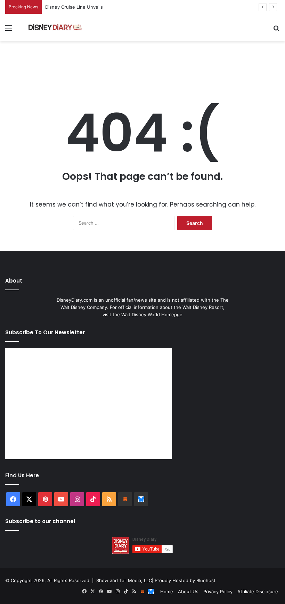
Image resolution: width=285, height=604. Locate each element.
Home (166, 591)
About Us (188, 591)
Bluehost (205, 580)
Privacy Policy (218, 591)
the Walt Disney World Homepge (147, 314)
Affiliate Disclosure (257, 591)
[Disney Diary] (56, 27)
